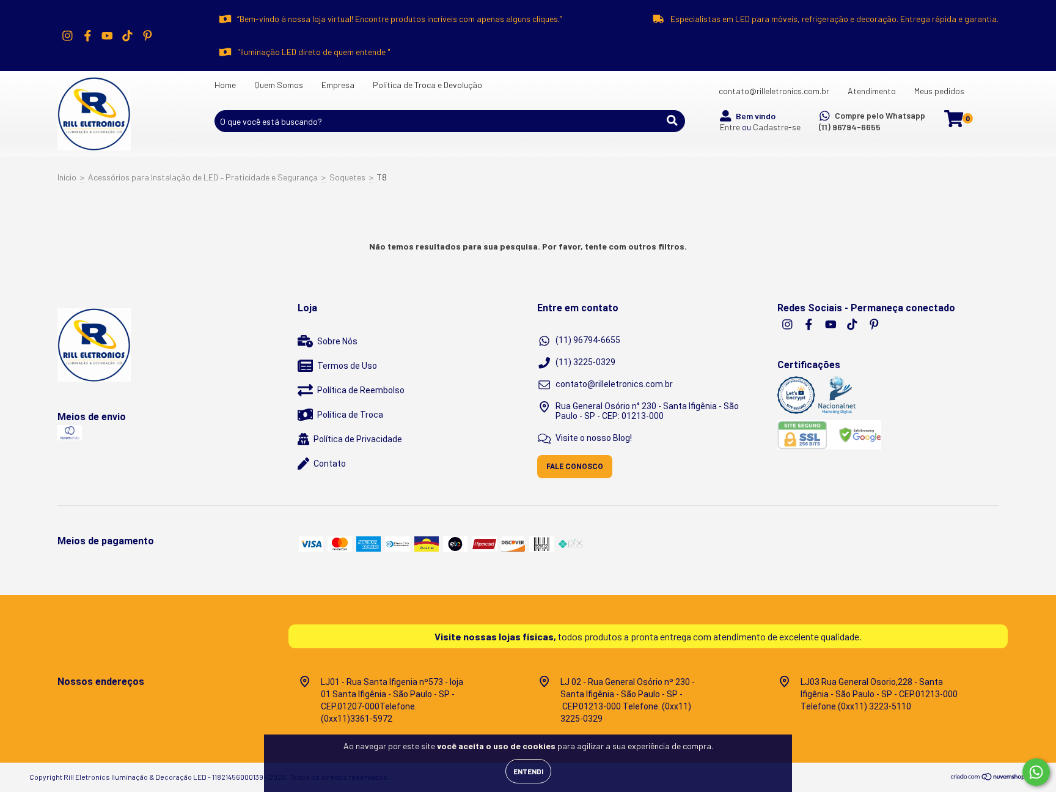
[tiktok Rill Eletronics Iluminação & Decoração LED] (127, 35)
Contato (330, 463)
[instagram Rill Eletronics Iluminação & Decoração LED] (67, 35)
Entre (730, 127)
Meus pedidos (939, 91)
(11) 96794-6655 (850, 127)
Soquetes (347, 177)
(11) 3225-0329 (585, 362)
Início (66, 177)
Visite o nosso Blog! (594, 438)
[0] (954, 122)
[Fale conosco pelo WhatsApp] (1036, 772)
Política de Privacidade (358, 439)
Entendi (528, 771)
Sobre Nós (337, 341)
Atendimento (872, 91)
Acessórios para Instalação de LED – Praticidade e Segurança (203, 177)
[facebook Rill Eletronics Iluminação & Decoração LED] (88, 35)
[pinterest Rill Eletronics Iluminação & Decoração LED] (148, 35)
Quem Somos (278, 85)
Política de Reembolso (361, 390)
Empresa (337, 85)
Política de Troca (350, 415)
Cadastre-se (777, 127)
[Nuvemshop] (988, 778)
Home (225, 85)
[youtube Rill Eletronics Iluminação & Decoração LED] (107, 35)
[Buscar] (672, 120)
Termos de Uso (347, 366)
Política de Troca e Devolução (427, 85)
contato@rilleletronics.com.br (774, 91)
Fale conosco (574, 466)
